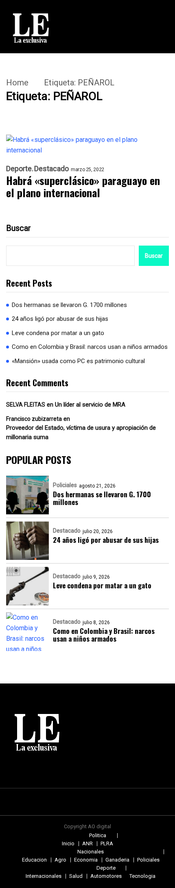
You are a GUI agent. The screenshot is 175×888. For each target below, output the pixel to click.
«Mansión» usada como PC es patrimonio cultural (78, 361)
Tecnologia (142, 876)
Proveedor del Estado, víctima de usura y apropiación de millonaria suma (81, 432)
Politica (97, 835)
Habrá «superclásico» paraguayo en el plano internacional (83, 186)
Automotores (106, 876)
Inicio (68, 843)
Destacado (51, 169)
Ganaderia (117, 859)
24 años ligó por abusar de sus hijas (60, 318)
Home (17, 82)
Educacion (34, 859)
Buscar (18, 228)
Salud (76, 876)
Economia (86, 859)
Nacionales (90, 851)
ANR (87, 843)
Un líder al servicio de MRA (90, 404)
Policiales (65, 485)
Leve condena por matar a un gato (58, 333)
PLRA (107, 843)
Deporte (19, 169)
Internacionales (43, 876)
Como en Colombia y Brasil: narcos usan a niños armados (90, 346)
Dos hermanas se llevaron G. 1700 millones (69, 305)
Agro (60, 859)
